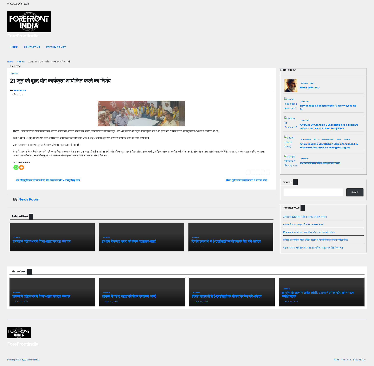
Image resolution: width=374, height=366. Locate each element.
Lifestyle (305, 101)
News (312, 83)
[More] (21, 167)
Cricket (316, 139)
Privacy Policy (56, 47)
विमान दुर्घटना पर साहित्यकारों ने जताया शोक (247, 180)
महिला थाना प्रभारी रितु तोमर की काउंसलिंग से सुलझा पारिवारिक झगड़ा (313, 247)
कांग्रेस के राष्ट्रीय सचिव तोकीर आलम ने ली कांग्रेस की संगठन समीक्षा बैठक (315, 240)
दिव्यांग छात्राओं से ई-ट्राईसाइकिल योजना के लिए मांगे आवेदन (225, 241)
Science (304, 83)
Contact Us (32, 47)
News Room (20, 90)
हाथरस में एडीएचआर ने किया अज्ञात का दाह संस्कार (41, 241)
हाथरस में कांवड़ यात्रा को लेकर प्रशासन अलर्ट (129, 241)
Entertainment (328, 139)
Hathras (21, 61)
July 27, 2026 (21, 302)
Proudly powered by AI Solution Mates (23, 360)
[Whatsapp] (16, 167)
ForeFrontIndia (22, 36)
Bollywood (306, 139)
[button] (359, 47)
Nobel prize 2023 (310, 87)
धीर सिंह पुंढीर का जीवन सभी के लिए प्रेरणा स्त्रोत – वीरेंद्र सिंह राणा (47, 180)
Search (287, 182)
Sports (347, 139)
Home (14, 47)
